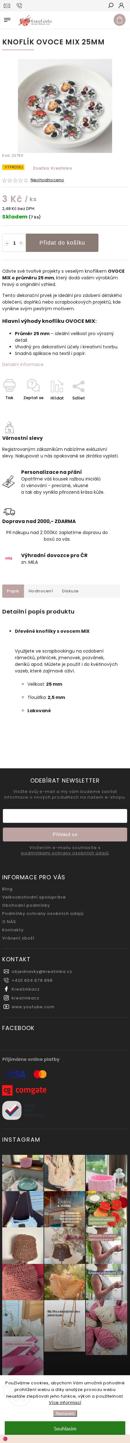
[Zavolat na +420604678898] (20, 5)
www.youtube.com (33, 1007)
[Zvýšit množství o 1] (21, 243)
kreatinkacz (25, 998)
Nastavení (65, 1413)
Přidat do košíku (62, 243)
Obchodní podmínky (26, 905)
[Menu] (7, 18)
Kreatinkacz (26, 989)
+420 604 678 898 (32, 980)
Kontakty (13, 930)
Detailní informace (23, 364)
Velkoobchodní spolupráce (34, 897)
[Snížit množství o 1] (7, 243)
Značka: (52, 168)
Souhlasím (65, 1428)
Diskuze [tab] (70, 591)
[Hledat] (110, 6)
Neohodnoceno (47, 180)
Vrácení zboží (18, 938)
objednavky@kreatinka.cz (42, 971)
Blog (7, 889)
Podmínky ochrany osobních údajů (43, 913)
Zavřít (111, 409)
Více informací (65, 1402)
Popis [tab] (13, 591)
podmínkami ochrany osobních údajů (65, 853)
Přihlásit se (65, 834)
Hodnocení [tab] (41, 591)
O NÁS (9, 921)
